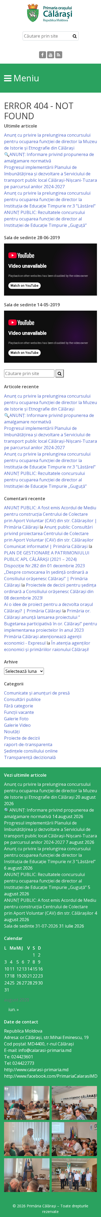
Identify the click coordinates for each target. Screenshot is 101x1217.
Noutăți (12, 732)
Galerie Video (17, 725)
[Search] (74, 35)
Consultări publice (22, 699)
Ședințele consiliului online (31, 751)
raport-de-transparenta (28, 744)
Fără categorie (18, 706)
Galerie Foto (16, 719)
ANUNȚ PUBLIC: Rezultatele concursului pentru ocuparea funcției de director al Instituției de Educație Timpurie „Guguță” (45, 218)
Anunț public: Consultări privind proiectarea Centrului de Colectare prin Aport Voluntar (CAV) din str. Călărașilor (48, 533)
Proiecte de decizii (22, 738)
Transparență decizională (30, 757)
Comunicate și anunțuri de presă (37, 693)
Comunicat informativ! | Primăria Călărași (46, 546)
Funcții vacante (19, 712)
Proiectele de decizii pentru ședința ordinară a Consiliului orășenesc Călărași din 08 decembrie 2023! (50, 591)
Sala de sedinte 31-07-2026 (31, 926)
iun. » (13, 1009)
